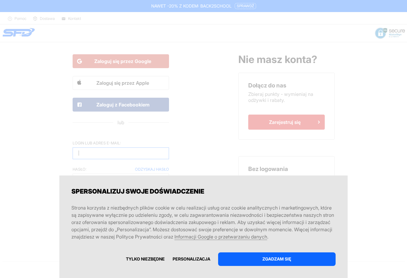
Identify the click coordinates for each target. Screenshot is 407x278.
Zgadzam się (276, 258)
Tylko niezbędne (145, 258)
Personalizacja (191, 258)
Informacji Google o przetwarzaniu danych (220, 237)
